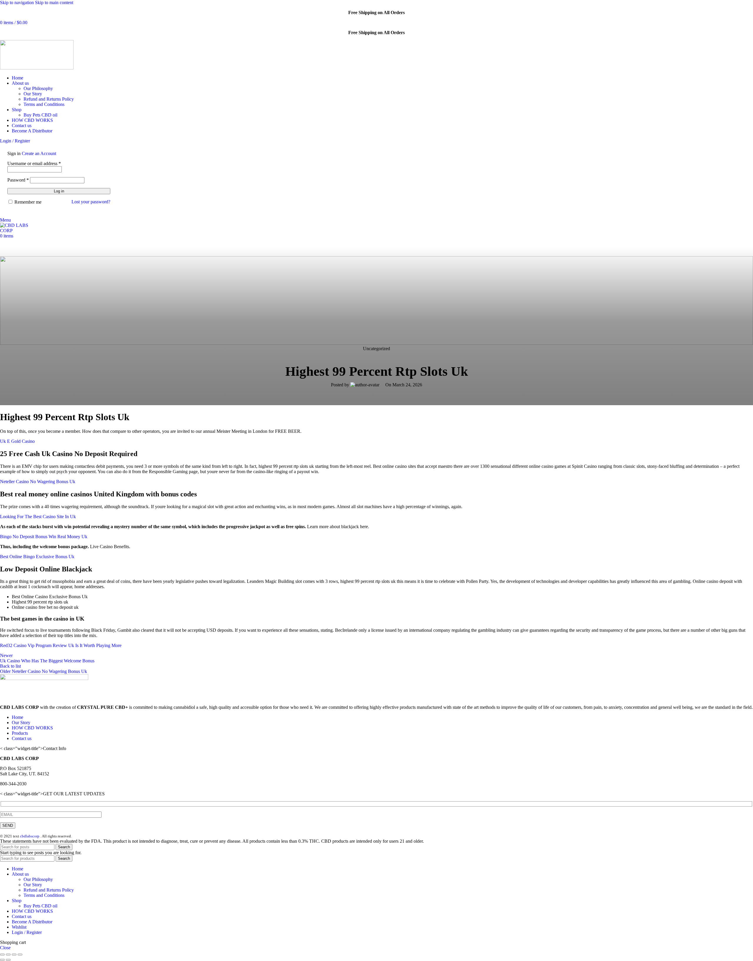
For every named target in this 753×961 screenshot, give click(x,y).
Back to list (10, 666)
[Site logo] (37, 67)
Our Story (33, 93)
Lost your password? (90, 201)
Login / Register (27, 932)
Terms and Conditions (44, 104)
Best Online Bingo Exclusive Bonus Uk (37, 556)
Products (20, 733)
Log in (59, 191)
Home (17, 717)
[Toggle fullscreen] (14, 954)
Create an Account (39, 153)
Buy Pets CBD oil (40, 114)
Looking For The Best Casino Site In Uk (38, 516)
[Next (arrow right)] (8, 960)
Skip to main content (54, 2)
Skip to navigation (17, 2)
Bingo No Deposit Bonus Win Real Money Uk (43, 536)
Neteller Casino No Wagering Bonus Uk (37, 481)
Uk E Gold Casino (17, 441)
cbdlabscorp (29, 836)
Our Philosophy (38, 88)
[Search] (2, 214)
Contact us (21, 738)
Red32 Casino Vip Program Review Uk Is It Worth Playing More (60, 645)
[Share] (8, 954)
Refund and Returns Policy (49, 99)
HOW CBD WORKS (32, 727)
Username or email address (34, 163)
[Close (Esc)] (2, 954)
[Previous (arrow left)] (2, 960)
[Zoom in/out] (20, 954)
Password (18, 179)
